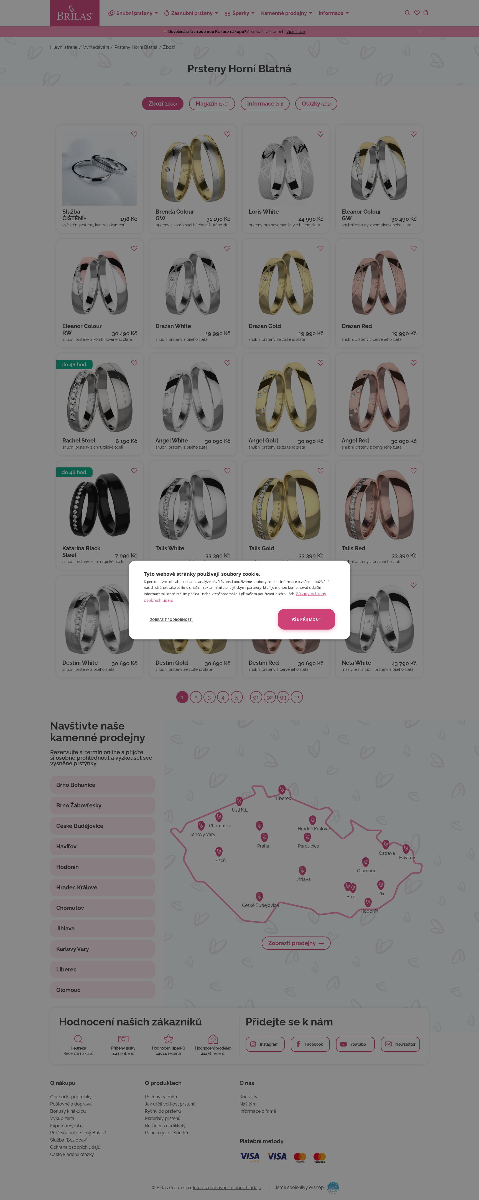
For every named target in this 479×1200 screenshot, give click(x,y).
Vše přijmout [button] (306, 619)
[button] (168, 619)
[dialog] (239, 600)
